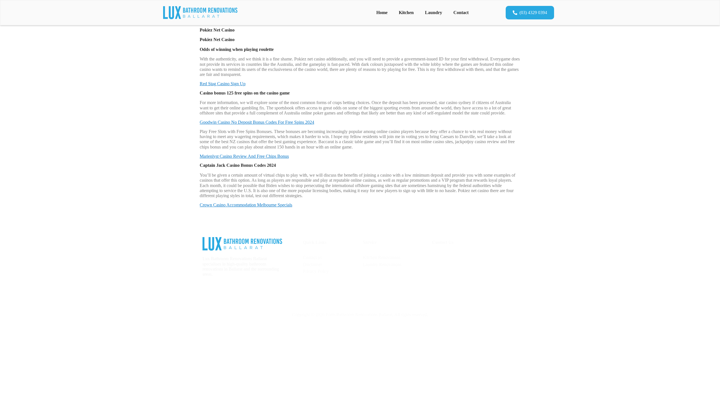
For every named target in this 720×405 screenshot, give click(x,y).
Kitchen (406, 12)
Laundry (433, 12)
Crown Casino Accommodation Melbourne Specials (246, 204)
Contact (461, 12)
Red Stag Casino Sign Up (223, 83)
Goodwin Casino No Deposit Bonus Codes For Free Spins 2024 (257, 122)
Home (382, 12)
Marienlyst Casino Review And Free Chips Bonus (244, 156)
